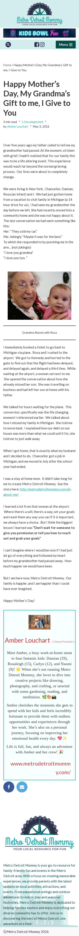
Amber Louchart (17, 126)
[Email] (21, 786)
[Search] (8, 44)
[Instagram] (42, 44)
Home (7, 65)
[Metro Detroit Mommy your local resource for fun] (40, 14)
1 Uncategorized (32, 122)
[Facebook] (37, 44)
